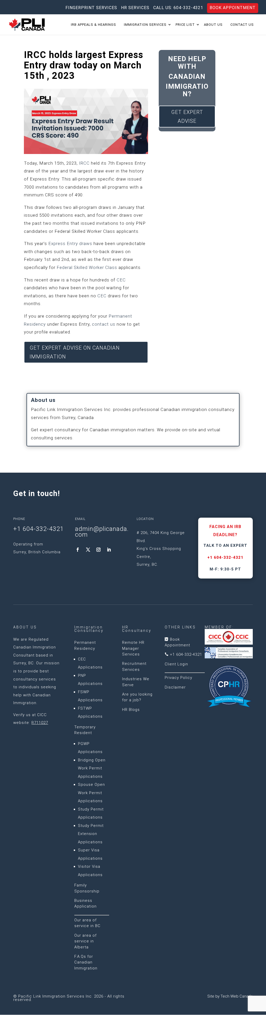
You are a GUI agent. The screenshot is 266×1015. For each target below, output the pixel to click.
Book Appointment (233, 7)
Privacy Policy (178, 677)
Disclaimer (175, 687)
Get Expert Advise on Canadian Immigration (75, 352)
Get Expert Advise (187, 116)
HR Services (135, 8)
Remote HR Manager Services (133, 648)
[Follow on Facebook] (78, 549)
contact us (103, 324)
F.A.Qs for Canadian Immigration (85, 962)
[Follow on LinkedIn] (109, 549)
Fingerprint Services (91, 8)
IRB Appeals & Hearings (93, 25)
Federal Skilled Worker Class (87, 267)
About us (213, 25)
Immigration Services (145, 25)
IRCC (84, 163)
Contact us (242, 25)
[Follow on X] (88, 549)
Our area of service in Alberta (85, 941)
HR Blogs (131, 709)
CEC (121, 279)
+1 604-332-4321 (225, 557)
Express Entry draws (70, 243)
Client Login (176, 664)
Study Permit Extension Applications (91, 833)
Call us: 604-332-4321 (178, 8)
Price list (185, 25)
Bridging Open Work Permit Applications (91, 768)
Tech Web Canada (237, 996)
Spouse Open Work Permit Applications (91, 792)
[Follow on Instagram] (98, 549)
